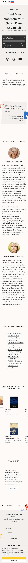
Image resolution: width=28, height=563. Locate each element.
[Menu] (24, 2)
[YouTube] (19, 545)
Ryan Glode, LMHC (14, 347)
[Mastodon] (14, 545)
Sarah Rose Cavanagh (14, 256)
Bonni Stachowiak (14, 161)
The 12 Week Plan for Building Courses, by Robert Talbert (15, 352)
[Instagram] (9, 545)
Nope (6, 412)
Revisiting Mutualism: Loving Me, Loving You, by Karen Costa (15, 363)
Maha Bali (11, 368)
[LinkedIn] (11, 545)
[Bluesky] (16, 545)
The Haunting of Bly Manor (12, 438)
